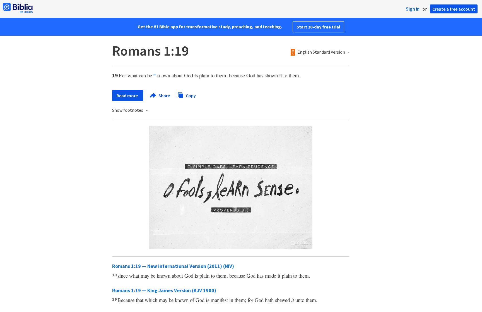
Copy (190, 95)
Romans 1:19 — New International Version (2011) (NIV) (173, 266)
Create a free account (453, 9)
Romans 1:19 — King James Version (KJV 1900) (164, 290)
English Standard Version (321, 52)
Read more (128, 95)
